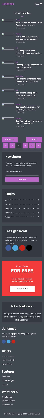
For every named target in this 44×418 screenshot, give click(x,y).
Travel (18, 20)
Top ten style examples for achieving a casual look (28, 108)
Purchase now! (7, 405)
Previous (10, 139)
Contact (5, 384)
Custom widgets (8, 380)
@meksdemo (26, 306)
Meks (13, 414)
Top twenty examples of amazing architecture (26, 94)
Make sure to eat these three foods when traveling (29, 23)
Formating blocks (8, 360)
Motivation (19, 76)
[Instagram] (29, 248)
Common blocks (8, 356)
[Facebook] (8, 248)
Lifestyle (8, 208)
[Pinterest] (22, 248)
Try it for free (7, 397)
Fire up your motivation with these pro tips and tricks (28, 80)
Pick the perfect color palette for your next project (29, 52)
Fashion (18, 34)
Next (33, 139)
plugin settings (22, 320)
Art (17, 48)
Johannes (8, 4)
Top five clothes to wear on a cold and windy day (29, 122)
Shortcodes (6, 376)
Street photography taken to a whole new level (29, 66)
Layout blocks (7, 364)
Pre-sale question (8, 401)
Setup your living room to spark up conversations (27, 37)
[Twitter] (15, 248)
